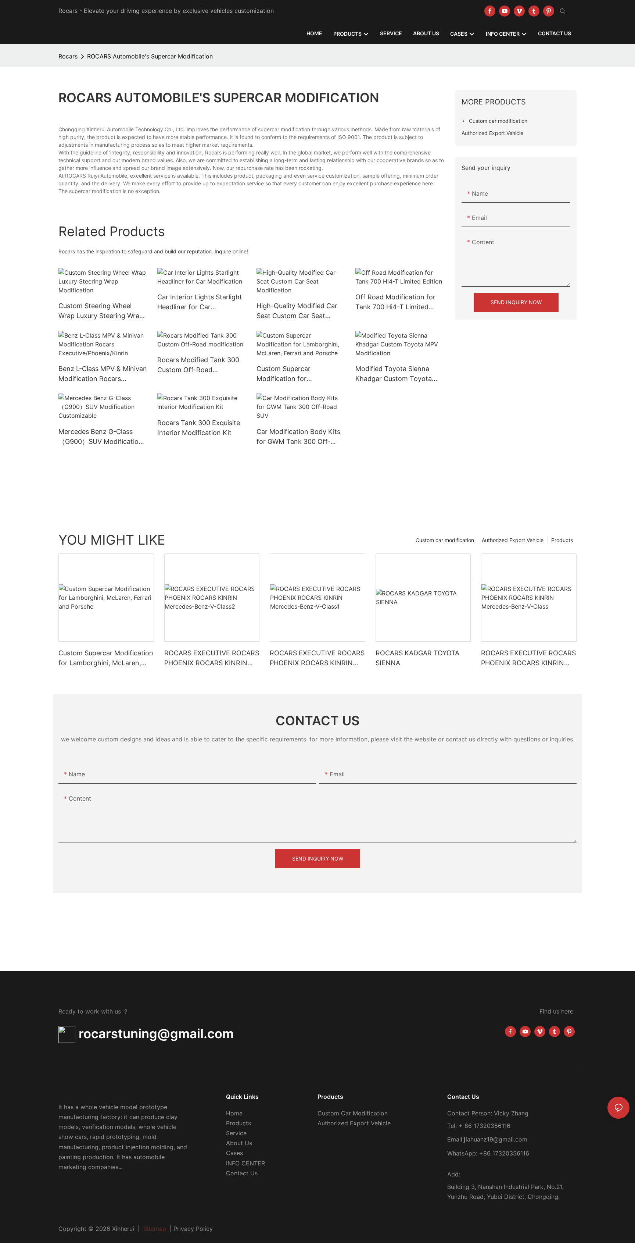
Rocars (68, 56)
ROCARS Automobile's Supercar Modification (150, 56)
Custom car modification (445, 540)
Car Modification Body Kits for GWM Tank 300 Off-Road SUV (298, 437)
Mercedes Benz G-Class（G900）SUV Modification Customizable (100, 437)
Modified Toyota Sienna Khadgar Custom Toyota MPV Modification (393, 374)
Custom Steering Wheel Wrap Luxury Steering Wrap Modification (100, 311)
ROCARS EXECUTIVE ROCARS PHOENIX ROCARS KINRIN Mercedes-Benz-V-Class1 (317, 658)
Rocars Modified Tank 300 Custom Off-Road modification (198, 365)
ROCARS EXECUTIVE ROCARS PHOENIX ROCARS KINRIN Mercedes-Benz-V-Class (528, 658)
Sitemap (154, 1228)
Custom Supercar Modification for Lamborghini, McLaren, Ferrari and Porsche (292, 374)
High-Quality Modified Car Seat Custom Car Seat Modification (296, 311)
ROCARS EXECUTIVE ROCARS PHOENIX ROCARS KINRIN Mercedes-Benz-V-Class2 (211, 658)
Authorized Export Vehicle (512, 540)
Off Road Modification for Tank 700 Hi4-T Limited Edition (395, 302)
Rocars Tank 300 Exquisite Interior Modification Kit (198, 428)
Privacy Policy (193, 1228)
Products (562, 540)
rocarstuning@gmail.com (154, 1033)
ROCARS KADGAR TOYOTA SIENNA (417, 658)
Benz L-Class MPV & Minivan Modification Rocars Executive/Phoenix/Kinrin (102, 374)
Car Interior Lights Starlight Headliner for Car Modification (199, 302)
